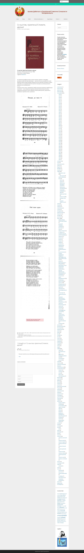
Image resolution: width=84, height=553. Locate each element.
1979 (60, 140)
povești (58, 392)
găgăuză (60, 354)
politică (58, 389)
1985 (60, 149)
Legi (58, 347)
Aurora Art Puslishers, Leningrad (61, 225)
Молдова (60, 417)
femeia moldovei (60, 501)
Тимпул (60, 308)
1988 (60, 153)
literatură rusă (61, 457)
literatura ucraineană (63, 458)
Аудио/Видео (49, 19)
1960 (60, 112)
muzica (22, 333)
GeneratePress (46, 551)
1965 (60, 119)
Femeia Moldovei (62, 405)
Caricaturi (59, 170)
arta (58, 162)
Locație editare (60, 368)
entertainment (60, 329)
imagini (58, 344)
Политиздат (61, 292)
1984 (60, 147)
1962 (60, 115)
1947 (60, 96)
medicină (59, 379)
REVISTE (58, 401)
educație (59, 325)
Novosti (60, 239)
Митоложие (62, 175)
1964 (60, 118)
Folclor (58, 338)
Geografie (59, 341)
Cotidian (59, 206)
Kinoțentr (60, 238)
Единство (61, 471)
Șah (59, 428)
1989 (60, 155)
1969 (60, 125)
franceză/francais (62, 351)
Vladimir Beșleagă (60, 522)
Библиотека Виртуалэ (38, 19)
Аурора (61, 181)
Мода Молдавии (62, 415)
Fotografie (59, 339)
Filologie (59, 335)
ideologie (59, 506)
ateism (58, 165)
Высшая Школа (62, 252)
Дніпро (60, 261)
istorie (58, 345)
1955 (60, 106)
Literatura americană (63, 437)
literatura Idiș (61, 451)
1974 (60, 133)
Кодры (60, 411)
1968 (60, 124)
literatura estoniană (62, 443)
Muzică (41, 332)
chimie (58, 203)
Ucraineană (61, 358)
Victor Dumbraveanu (63, 521)
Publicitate (59, 398)
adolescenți (59, 87)
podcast (58, 384)
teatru (58, 430)
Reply (19, 356)
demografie (59, 211)
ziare (58, 468)
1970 (60, 127)
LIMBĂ (30, 332)
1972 (60, 130)
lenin (58, 509)
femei (58, 332)
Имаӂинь (65, 19)
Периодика (61, 288)
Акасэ (18, 19)
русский (60, 360)
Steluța (60, 410)
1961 (60, 113)
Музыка (60, 287)
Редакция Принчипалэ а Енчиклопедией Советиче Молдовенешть (62, 299)
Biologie (58, 168)
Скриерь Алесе (63, 198)
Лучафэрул (61, 476)
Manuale (59, 377)
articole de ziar (60, 164)
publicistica (59, 518)
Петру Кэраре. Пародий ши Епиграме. (24, 334)
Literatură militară (60, 364)
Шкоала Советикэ (62, 320)
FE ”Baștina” (61, 232)
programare (59, 393)
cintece (19, 333)
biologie (64, 496)
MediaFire (23, 74)
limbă (58, 361)
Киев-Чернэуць (62, 376)
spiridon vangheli (60, 520)
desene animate (60, 212)
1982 (60, 144)
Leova (60, 373)
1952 (60, 101)
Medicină (63, 512)
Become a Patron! (60, 68)
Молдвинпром (62, 284)
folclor (59, 503)
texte (58, 433)
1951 (60, 100)
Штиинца (61, 323)
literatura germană (62, 448)
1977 (60, 137)
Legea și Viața (61, 407)
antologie (60, 495)
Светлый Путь (61, 477)
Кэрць (23, 19)
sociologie (59, 425)
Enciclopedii (59, 327)
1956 (60, 107)
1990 (60, 156)
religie (58, 399)
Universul (60, 243)
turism (58, 461)
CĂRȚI (25, 332)
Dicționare (59, 214)
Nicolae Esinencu (63, 513)
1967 (60, 122)
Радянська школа (62, 294)
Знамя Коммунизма (63, 473)
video (58, 464)
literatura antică (62, 440)
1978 (60, 138)
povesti (63, 517)
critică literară (60, 208)
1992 (60, 159)
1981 (60, 143)
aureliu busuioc (60, 496)
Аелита (61, 180)
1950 (60, 98)
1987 (60, 152)
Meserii (58, 380)
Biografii (59, 167)
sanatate (59, 423)
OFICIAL (58, 383)
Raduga (60, 242)
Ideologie (59, 342)
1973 (60, 131)
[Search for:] (64, 1)
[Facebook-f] (56, 4)
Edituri (29, 19)
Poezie (58, 387)
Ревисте (57, 19)
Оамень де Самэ (63, 194)
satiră (58, 424)
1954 (60, 104)
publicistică (59, 396)
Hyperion (60, 236)
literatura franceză (62, 446)
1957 (60, 109)
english (60, 350)
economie (59, 216)
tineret (58, 434)
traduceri (59, 436)
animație (60, 465)
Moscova (60, 374)
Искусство (61, 275)
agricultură (59, 88)
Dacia (60, 229)
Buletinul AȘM (61, 402)
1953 (60, 103)
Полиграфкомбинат (63, 290)
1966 (60, 121)
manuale (62, 510)
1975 (60, 134)
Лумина (60, 282)
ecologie (59, 215)
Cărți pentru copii (62, 173)
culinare (58, 209)
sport (58, 427)
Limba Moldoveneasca (62, 509)
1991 (60, 158)
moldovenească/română (36, 332)
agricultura (59, 90)
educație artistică (60, 326)
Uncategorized (60, 463)
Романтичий (62, 196)
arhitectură (59, 161)
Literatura (59, 363)
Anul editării (22, 332)
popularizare (59, 390)
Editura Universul (62, 230)
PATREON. (64, 54)
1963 (60, 116)
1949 (60, 97)
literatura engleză (62, 442)
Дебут (61, 192)
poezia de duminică (61, 386)
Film (58, 333)
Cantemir (60, 370)
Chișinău (59, 205)
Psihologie (59, 395)
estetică (58, 330)
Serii (59, 178)
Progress (60, 240)
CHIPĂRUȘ (61, 404)
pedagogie (59, 515)
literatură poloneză (62, 454)
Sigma (60, 408)
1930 (60, 94)
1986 (19, 332)
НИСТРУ (60, 418)
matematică (59, 512)
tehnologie (59, 431)
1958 (60, 110)
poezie (64, 515)
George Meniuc (63, 503)
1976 (60, 135)
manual (58, 510)
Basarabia (61, 227)
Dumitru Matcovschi (63, 497)
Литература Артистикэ (46, 332)
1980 (60, 141)
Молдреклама (61, 285)
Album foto (59, 91)
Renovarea (61, 470)
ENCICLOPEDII (61, 177)
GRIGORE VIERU (60, 504)
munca (66, 512)
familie (62, 500)
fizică (58, 336)
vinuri (58, 467)
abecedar (58, 493)
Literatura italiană (62, 453)
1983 (60, 146)
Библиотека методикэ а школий (62, 184)
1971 (60, 128)
